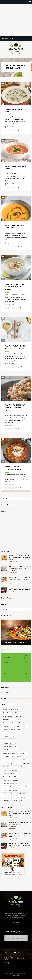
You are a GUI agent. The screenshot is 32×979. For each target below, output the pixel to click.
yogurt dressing (17, 800)
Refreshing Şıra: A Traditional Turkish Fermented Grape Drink (19, 589)
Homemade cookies (8, 736)
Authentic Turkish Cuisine (10, 709)
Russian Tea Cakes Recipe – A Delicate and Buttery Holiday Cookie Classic (20, 568)
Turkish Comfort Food (9, 787)
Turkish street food (21, 797)
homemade (18, 733)
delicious (17, 713)
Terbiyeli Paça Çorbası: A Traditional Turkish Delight (14, 286)
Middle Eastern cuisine (9, 750)
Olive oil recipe (7, 760)
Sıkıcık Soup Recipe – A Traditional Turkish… (13, 468)
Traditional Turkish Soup (10, 783)
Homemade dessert (8, 740)
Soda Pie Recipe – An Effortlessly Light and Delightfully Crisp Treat (20, 579)
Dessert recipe (7, 716)
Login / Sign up (8, 38)
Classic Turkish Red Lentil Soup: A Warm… (15, 226)
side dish (26, 763)
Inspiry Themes (16, 975)
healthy (5, 729)
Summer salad (7, 766)
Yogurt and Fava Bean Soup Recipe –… (16, 110)
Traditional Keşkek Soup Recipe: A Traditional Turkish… (15, 407)
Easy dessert (19, 716)
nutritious (23, 753)
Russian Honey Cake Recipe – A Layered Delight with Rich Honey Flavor (20, 557)
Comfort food (7, 713)
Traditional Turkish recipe (10, 780)
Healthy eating (15, 729)
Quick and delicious (21, 760)
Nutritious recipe (8, 756)
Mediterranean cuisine (9, 743)
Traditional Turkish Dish (10, 773)
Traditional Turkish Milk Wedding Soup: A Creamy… (15, 347)
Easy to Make (17, 719)
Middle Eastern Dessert (9, 753)
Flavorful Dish (16, 723)
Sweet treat (18, 766)
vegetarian (6, 800)
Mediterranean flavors (9, 746)
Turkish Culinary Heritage (10, 790)
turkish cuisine (23, 787)
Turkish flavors (7, 793)
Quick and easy (7, 763)
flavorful (5, 723)
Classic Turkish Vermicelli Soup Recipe (15, 167)
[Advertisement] (16, 20)
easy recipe (6, 719)
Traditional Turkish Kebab (10, 777)
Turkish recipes (7, 797)
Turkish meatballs (21, 793)
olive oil (19, 756)
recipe (17, 763)
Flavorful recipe (7, 726)
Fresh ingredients (21, 726)
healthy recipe (7, 733)
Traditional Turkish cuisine (10, 770)
